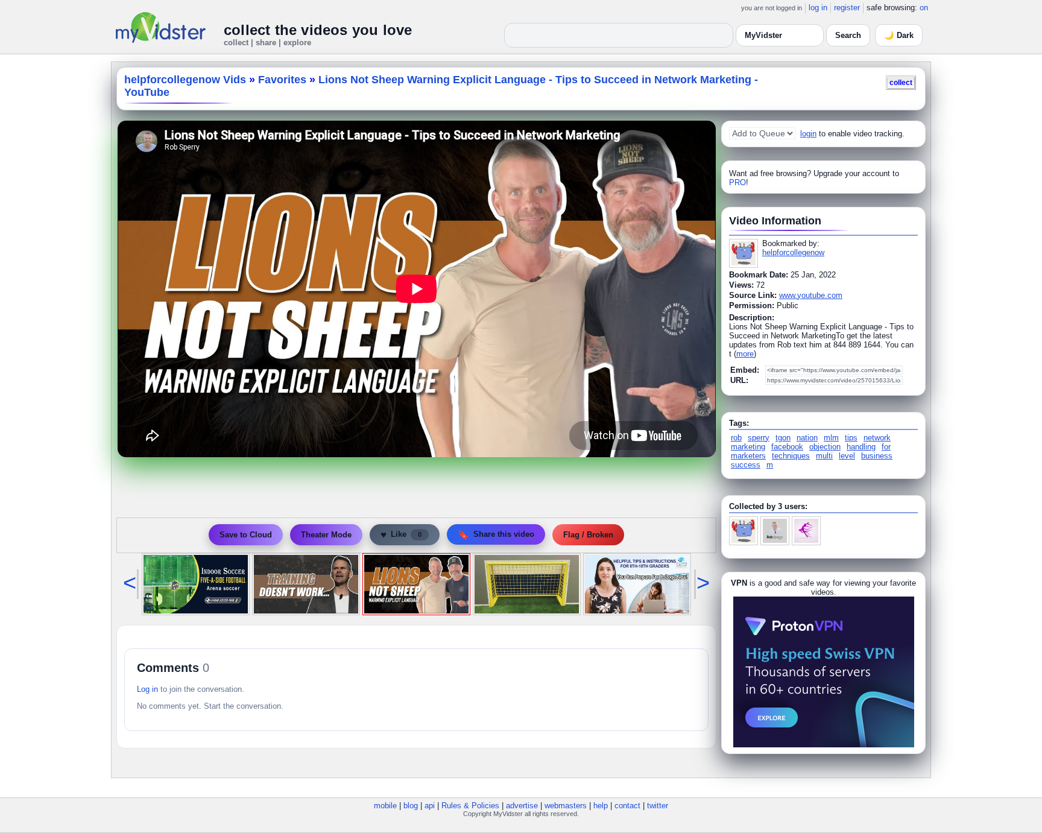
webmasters (566, 805)
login (808, 133)
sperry (758, 437)
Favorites (282, 80)
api (430, 805)
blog (410, 805)
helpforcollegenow (793, 252)
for (886, 446)
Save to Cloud (245, 534)
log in (818, 7)
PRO (737, 182)
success (745, 464)
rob (736, 437)
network (877, 437)
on (924, 7)
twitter (657, 805)
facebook (787, 446)
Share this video (496, 535)
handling (861, 446)
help (600, 805)
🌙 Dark (899, 35)
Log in (147, 689)
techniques (791, 455)
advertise (522, 805)
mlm (831, 437)
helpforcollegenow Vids (185, 80)
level (847, 455)
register (847, 7)
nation (807, 437)
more (745, 353)
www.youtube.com (810, 295)
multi (824, 455)
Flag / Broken (588, 534)
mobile (385, 805)
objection (825, 446)
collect (900, 82)
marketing (748, 446)
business (876, 455)
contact (627, 805)
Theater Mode (326, 534)
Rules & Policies (470, 805)
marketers (748, 455)
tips (851, 437)
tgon (783, 437)
